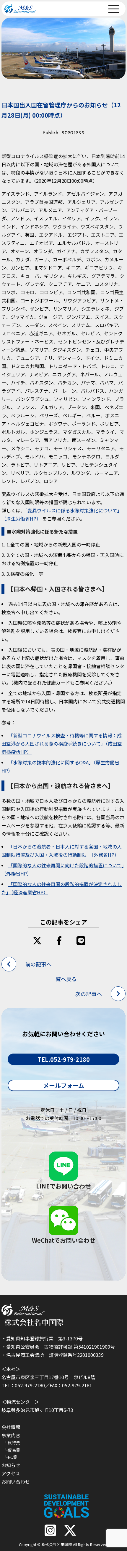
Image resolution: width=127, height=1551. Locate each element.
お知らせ (10, 1465)
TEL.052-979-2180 (64, 1059)
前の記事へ (38, 964)
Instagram (50, 1530)
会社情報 (10, 1426)
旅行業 (14, 1443)
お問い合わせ (15, 1481)
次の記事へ (88, 994)
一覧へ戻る (63, 979)
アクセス (10, 1473)
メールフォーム (63, 1085)
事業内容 (10, 1435)
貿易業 (14, 1450)
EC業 (12, 1457)
